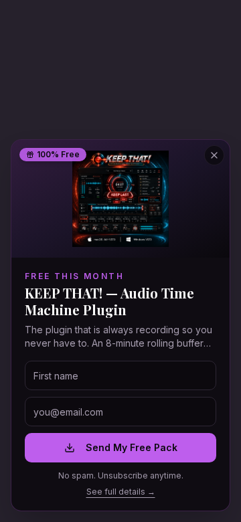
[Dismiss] (214, 155)
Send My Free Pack (131, 447)
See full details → (120, 492)
